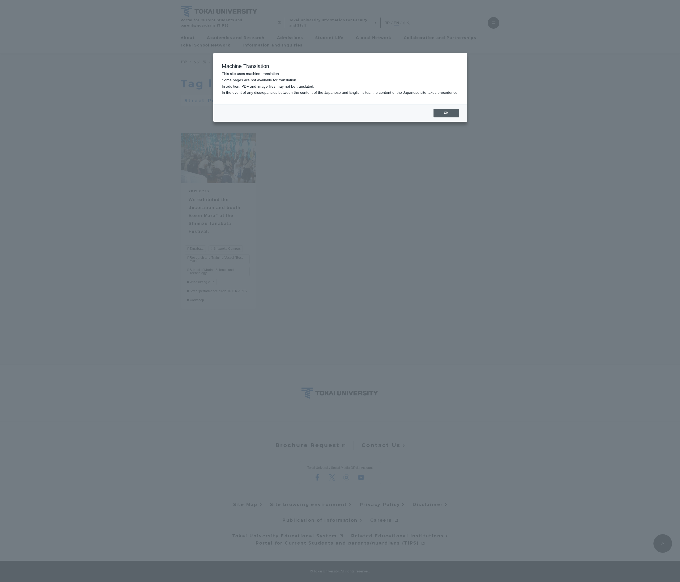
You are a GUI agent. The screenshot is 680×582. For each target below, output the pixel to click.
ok (446, 113)
